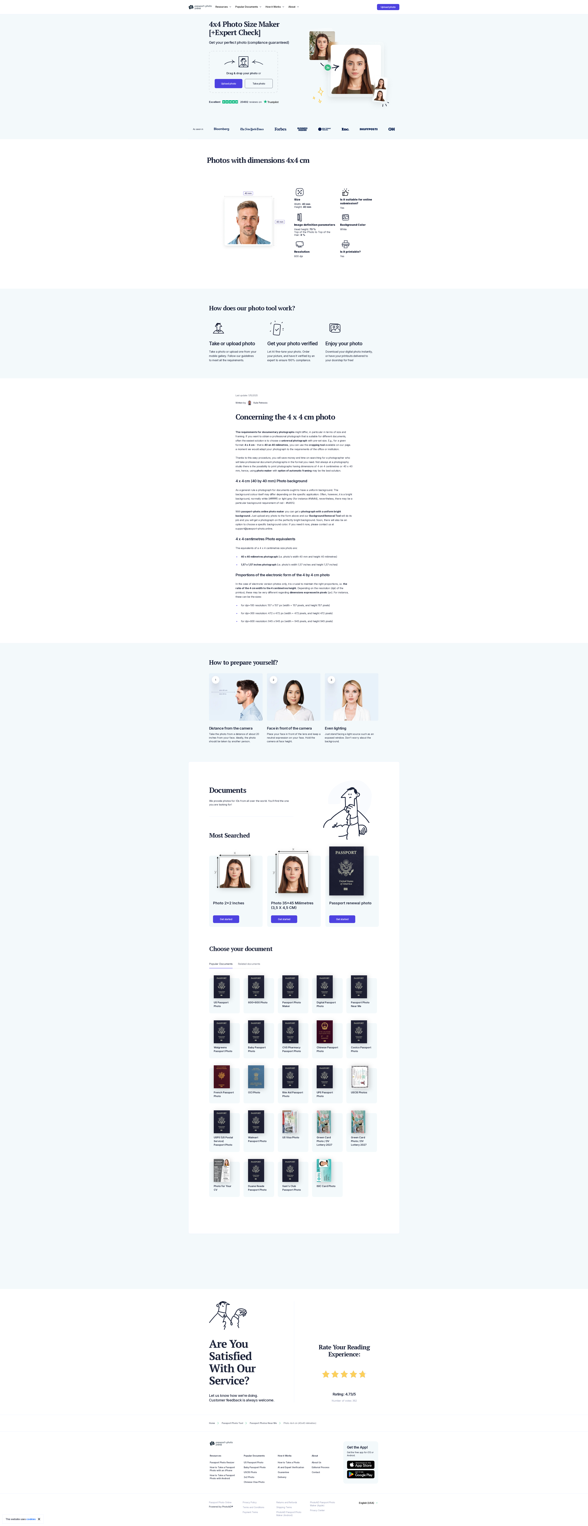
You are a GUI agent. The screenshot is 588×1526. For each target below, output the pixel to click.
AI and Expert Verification (291, 1467)
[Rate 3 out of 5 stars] (344, 1375)
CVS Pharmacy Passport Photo (291, 1049)
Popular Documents (221, 963)
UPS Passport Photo (325, 1094)
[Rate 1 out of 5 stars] (325, 1375)
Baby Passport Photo (257, 1049)
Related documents (249, 963)
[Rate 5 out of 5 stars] (362, 1375)
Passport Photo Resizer (222, 1462)
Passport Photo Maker (291, 1004)
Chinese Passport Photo (327, 1049)
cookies (31, 1519)
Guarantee (283, 1472)
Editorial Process (320, 1467)
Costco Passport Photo (361, 1049)
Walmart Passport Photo (257, 1139)
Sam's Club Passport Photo (291, 1188)
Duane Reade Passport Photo (257, 1188)
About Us (316, 1462)
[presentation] (294, 763)
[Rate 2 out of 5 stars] (335, 1375)
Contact (316, 1472)
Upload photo (388, 7)
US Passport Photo (221, 1004)
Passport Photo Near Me (360, 1004)
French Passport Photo (224, 1094)
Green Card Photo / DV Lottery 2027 (324, 1141)
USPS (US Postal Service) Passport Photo (223, 1141)
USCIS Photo (250, 1472)
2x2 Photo (249, 1477)
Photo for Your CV (222, 1188)
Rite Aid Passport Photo (292, 1094)
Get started (226, 919)
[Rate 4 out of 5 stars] (353, 1375)
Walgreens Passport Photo (223, 1049)
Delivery (282, 1477)
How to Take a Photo (289, 1462)
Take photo (259, 83)
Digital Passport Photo (326, 1004)
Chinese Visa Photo (254, 1482)
